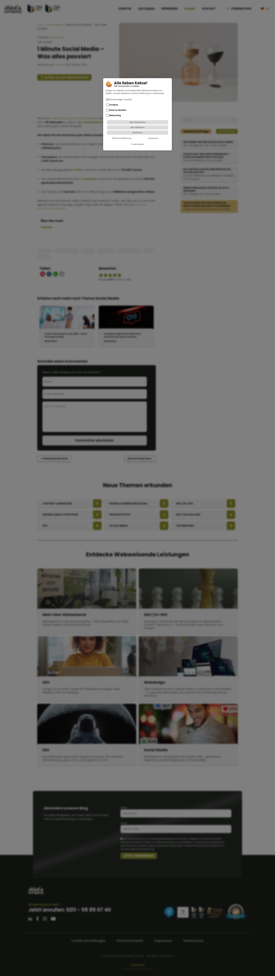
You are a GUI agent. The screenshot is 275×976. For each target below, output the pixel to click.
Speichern (137, 132)
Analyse (113, 104)
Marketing (115, 115)
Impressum (153, 138)
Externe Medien (117, 110)
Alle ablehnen (138, 127)
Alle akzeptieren (137, 122)
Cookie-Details (137, 144)
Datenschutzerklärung (121, 138)
